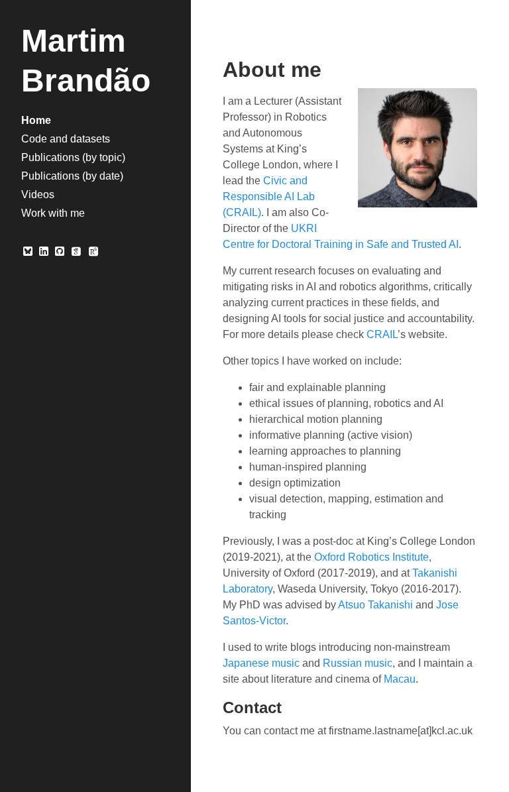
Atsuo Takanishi (375, 604)
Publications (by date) (72, 176)
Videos (37, 194)
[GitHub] (59, 251)
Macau (400, 679)
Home (36, 120)
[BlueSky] (27, 251)
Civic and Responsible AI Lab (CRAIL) (269, 196)
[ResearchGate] (91, 251)
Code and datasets (65, 138)
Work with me (53, 213)
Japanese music (261, 663)
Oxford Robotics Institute (371, 557)
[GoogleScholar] (75, 251)
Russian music (357, 663)
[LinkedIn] (43, 251)
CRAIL (382, 334)
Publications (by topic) (73, 157)
